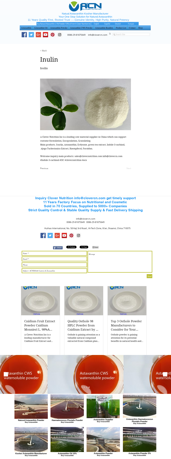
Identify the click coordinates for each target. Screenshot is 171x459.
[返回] (6, 374)
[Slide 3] (81, 387)
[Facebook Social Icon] (24, 34)
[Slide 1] (86, 387)
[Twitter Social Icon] (31, 34)
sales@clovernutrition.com (88, 156)
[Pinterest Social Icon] (52, 34)
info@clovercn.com (112, 156)
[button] (110, 33)
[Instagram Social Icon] (78, 235)
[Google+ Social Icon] (38, 34)
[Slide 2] (84, 387)
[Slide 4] (89, 387)
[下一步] (165, 374)
